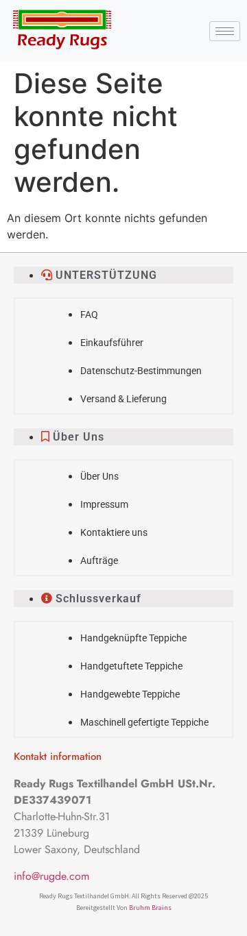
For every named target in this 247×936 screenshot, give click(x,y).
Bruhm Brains (150, 907)
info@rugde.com (51, 876)
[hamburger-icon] (224, 31)
